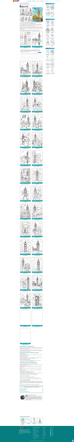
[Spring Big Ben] (25, 39)
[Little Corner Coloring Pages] (52, 64)
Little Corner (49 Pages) (52, 67)
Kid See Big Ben (37, 148)
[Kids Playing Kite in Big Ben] (25, 122)
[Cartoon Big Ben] (25, 193)
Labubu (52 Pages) (52, 32)
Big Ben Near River (37, 237)
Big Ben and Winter (25, 273)
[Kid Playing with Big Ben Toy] (37, 157)
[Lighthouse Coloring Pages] (52, 22)
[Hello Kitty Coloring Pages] (48, 36)
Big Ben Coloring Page (37, 255)
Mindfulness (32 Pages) (48, 67)
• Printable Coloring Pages (36, 430)
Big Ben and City (25, 326)
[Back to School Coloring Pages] (48, 7)
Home (20, 2)
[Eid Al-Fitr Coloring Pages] (52, 42)
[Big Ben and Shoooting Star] (37, 264)
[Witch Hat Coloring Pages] (52, 51)
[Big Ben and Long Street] (37, 282)
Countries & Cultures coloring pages (25, 391)
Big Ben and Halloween (25, 344)
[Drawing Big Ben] (25, 211)
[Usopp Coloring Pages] (48, 58)
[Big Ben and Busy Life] (25, 300)
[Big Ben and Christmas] (37, 300)
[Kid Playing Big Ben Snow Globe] (25, 229)
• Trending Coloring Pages (36, 435)
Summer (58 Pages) (52, 9)
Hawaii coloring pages (23, 390)
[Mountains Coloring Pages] (52, 58)
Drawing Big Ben (25, 219)
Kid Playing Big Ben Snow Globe (25, 237)
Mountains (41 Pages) (52, 61)
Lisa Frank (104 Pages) (52, 39)
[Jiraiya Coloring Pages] (52, 71)
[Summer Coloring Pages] (52, 7)
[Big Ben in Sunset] (25, 246)
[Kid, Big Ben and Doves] (25, 139)
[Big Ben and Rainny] (25, 282)
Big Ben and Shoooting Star (37, 273)
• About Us (44, 429)
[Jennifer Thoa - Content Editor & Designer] (20, 5)
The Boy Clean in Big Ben (25, 112)
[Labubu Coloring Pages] (52, 29)
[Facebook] (25, 395)
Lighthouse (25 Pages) (52, 25)
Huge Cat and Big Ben (37, 219)
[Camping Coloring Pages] (52, 13)
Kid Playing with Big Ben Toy (37, 166)
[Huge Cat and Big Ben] (37, 211)
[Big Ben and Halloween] (25, 336)
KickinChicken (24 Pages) (48, 73)
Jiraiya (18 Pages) (52, 73)
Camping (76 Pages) (52, 16)
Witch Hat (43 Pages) (52, 54)
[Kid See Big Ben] (37, 139)
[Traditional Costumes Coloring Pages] (22, 420)
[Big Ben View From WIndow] (25, 175)
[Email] (27, 395)
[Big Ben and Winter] (25, 264)
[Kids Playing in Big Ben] (37, 122)
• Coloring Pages (35, 429)
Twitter (52, 430)
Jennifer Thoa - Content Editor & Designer (26, 5)
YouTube (52, 433)
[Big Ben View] (37, 175)
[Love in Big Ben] (37, 104)
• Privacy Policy (44, 434)
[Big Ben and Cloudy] (37, 318)
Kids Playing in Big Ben (37, 130)
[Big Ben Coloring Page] (37, 246)
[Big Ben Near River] (37, 229)
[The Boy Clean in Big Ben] (25, 104)
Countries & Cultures (24, 2)
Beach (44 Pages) (48, 15)
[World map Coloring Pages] (28, 420)
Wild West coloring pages (24, 389)
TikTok (52, 435)
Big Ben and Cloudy (37, 326)
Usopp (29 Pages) (48, 60)
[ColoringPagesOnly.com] (16, 1)
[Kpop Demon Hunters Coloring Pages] (48, 22)
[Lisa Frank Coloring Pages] (52, 36)
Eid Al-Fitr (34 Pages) (52, 45)
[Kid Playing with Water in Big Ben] (25, 157)
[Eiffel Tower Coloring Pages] (39, 420)
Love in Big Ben (37, 112)
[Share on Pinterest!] (22, 31)
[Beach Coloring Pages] (48, 13)
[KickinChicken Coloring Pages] (48, 71)
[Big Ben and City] (25, 318)
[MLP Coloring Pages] (48, 42)
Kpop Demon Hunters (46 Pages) (47, 26)
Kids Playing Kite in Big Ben (25, 130)
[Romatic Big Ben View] (37, 39)
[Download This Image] (25, 31)
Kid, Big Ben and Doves (25, 148)
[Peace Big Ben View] (37, 68)
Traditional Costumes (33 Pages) (23, 424)
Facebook (52, 429)
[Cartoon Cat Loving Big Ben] (37, 193)
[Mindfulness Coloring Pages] (48, 64)
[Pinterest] (26, 395)
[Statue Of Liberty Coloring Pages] (34, 420)
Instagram (52, 434)
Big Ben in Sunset (25, 255)
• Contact (44, 430)
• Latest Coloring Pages (35, 434)
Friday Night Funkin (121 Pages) (48, 32)
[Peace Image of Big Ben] (25, 68)
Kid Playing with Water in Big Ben (25, 166)
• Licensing (44, 435)
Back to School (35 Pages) (47, 9)
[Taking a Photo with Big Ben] (37, 86)
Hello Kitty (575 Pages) (48, 39)
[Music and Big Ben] (25, 86)
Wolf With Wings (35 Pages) (48, 54)
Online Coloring (28, 46)
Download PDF (22, 46)
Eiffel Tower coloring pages (24, 388)
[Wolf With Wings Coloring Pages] (48, 51)
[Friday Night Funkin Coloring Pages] (48, 29)
